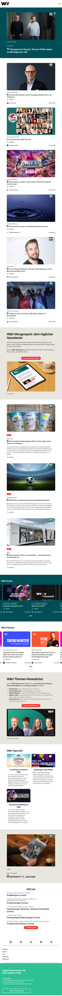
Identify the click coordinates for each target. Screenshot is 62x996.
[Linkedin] (11, 942)
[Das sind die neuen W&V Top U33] (31, 121)
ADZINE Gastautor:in (15, 232)
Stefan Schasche (14, 190)
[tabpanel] (16, 599)
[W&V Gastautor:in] (8, 277)
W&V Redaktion (10, 612)
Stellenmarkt (5, 959)
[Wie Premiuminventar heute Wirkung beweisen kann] (31, 208)
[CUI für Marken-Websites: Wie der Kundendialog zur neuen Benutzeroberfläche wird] (31, 250)
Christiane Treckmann (11, 662)
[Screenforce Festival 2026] (18, 771)
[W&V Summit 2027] (45, 592)
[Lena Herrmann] (32, 663)
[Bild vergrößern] (52, 733)
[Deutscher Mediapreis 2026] (18, 807)
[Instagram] (21, 942)
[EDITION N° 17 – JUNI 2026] (31, 850)
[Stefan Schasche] (8, 190)
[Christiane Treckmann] (4, 663)
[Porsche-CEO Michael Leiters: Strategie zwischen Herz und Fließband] (31, 76)
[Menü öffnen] (59, 4)
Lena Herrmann (38, 662)
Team (3, 954)
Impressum (5, 949)
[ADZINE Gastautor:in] (8, 232)
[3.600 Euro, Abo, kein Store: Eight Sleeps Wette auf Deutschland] (31, 295)
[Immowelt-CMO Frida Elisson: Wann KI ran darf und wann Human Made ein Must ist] (16, 639)
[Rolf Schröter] (8, 103)
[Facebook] (31, 942)
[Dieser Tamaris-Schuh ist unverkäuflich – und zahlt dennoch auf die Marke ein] (31, 532)
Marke (9, 435)
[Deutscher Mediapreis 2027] (16, 592)
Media (9, 494)
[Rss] (41, 942)
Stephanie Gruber (14, 145)
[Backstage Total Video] (43, 771)
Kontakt (4, 951)
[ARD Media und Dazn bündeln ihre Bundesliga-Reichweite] (31, 477)
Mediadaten (5, 956)
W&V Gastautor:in (14, 277)
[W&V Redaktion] (4, 612)
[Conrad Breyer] (61, 663)
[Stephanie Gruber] (8, 145)
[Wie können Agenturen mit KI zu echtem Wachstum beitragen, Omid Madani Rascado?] (45, 639)
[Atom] (51, 942)
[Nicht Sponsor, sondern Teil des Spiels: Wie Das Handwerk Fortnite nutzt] (31, 163)
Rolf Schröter (13, 103)
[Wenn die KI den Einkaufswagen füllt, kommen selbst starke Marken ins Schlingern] (31, 418)
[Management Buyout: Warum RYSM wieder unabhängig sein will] (31, 26)
